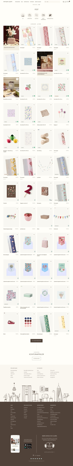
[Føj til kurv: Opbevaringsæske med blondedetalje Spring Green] (34, 309)
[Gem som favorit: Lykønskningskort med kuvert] (34, 234)
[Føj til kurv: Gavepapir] (34, 49)
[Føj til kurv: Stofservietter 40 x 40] (51, 126)
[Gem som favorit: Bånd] (17, 314)
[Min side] (65, 1)
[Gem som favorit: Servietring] (50, 130)
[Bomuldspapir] (11, 243)
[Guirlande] (62, 217)
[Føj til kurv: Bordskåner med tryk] (17, 100)
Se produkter (36, 358)
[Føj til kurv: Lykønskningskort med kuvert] (34, 256)
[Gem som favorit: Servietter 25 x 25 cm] (34, 53)
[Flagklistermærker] (11, 295)
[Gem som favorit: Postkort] (17, 183)
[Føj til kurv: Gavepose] (51, 205)
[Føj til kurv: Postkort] (17, 205)
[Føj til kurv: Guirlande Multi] (68, 230)
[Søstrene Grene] (7, 1)
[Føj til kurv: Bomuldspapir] (17, 256)
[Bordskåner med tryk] (11, 87)
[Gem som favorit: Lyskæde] (50, 157)
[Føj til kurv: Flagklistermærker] (17, 309)
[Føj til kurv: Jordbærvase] (34, 230)
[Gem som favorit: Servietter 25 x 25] (34, 79)
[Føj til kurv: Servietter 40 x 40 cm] (34, 126)
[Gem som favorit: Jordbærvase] (34, 208)
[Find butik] (63, 1)
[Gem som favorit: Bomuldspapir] (17, 234)
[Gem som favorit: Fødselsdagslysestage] (17, 208)
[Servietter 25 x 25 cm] (28, 62)
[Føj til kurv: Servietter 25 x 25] (34, 100)
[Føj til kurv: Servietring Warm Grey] (51, 152)
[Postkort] (11, 191)
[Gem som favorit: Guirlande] (67, 208)
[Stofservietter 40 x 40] (45, 113)
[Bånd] (11, 322)
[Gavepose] (45, 191)
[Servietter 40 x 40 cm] (28, 113)
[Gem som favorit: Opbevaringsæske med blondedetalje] (34, 287)
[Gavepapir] (28, 36)
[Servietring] (45, 139)
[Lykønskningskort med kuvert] (28, 243)
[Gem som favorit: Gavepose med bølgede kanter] (50, 234)
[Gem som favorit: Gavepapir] (34, 27)
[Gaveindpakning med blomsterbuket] (45, 62)
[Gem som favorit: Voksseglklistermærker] (34, 314)
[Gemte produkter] (67, 1)
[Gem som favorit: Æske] (50, 208)
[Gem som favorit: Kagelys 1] (67, 104)
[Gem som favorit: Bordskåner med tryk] (17, 79)
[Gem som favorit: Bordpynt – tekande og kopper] (17, 130)
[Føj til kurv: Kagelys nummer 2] (34, 205)
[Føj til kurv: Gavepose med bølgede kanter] (51, 256)
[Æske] (45, 217)
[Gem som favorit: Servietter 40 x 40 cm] (34, 104)
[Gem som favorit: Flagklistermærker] (17, 287)
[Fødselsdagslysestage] (11, 217)
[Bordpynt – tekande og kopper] (11, 139)
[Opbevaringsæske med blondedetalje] (28, 295)
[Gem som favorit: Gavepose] (50, 183)
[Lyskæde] (45, 166)
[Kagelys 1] (62, 113)
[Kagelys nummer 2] (28, 191)
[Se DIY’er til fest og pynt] (11, 36)
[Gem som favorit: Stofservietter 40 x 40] (50, 104)
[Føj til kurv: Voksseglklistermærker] (34, 335)
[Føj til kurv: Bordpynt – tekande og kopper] (17, 152)
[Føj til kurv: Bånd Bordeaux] (17, 335)
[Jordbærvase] (28, 217)
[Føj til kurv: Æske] (51, 230)
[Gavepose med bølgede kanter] (45, 243)
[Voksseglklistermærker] (28, 322)
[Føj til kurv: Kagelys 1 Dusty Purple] (68, 126)
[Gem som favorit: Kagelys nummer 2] (34, 183)
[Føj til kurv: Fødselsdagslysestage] (17, 230)
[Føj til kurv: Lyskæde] (51, 179)
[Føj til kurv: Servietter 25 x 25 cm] (34, 75)
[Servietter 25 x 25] (28, 87)
